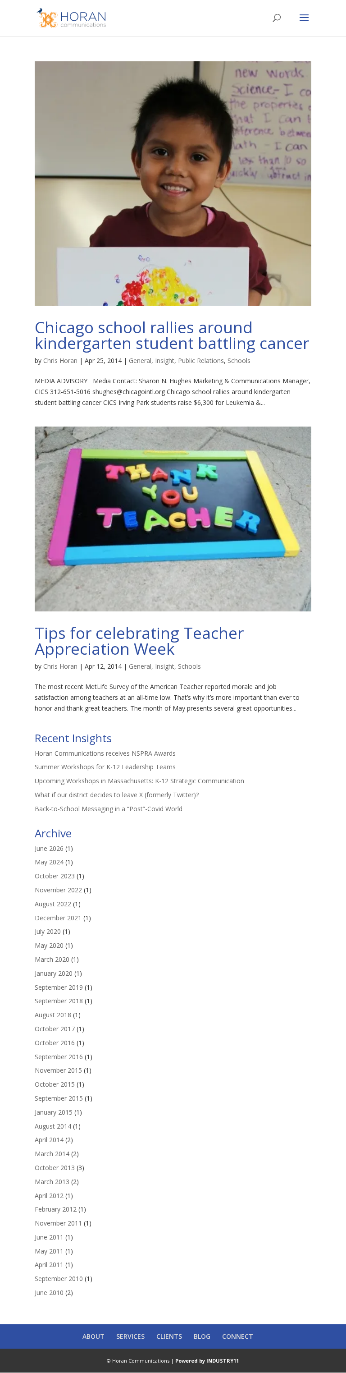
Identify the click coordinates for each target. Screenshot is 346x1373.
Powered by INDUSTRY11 (207, 1360)
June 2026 (49, 848)
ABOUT (93, 1336)
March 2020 (52, 959)
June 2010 (49, 1292)
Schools (239, 360)
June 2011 (49, 1237)
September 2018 (59, 1000)
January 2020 (54, 973)
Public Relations (201, 360)
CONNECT (237, 1336)
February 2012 (56, 1209)
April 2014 (49, 1139)
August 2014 (53, 1126)
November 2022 (58, 890)
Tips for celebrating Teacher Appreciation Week (139, 640)
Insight (164, 360)
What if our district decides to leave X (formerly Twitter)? (117, 794)
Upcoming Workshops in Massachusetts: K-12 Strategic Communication (139, 780)
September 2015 (59, 1098)
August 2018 (53, 1014)
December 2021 (58, 918)
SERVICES (130, 1336)
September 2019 (59, 987)
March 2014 (52, 1153)
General (140, 360)
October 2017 (55, 1028)
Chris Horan (60, 360)
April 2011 (49, 1264)
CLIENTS (169, 1336)
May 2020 (49, 945)
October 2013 (55, 1167)
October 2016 (55, 1042)
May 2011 (49, 1251)
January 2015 (54, 1112)
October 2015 (55, 1084)
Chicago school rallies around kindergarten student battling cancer (172, 335)
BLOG (202, 1336)
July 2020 (48, 931)
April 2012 (49, 1195)
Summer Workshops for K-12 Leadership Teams (105, 766)
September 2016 (59, 1056)
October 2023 (55, 876)
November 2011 (58, 1223)
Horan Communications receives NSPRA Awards (105, 753)
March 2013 (52, 1181)
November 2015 (58, 1070)
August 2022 (53, 904)
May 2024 (49, 862)
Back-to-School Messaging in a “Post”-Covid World (108, 808)
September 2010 (59, 1278)
